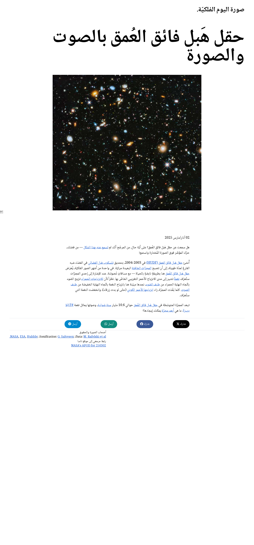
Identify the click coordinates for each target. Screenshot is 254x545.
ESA (22, 336)
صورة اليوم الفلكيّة (221, 10)
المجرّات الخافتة (141, 268)
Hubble (32, 336)
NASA (14, 336)
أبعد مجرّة (168, 311)
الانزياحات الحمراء (92, 279)
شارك (182, 324)
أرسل (110, 324)
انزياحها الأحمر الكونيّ (140, 290)
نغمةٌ (176, 279)
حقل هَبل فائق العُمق (177, 273)
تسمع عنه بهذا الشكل (95, 247)
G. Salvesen (66, 336)
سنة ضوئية (104, 305)
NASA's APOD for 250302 (88, 345)
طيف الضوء (153, 284)
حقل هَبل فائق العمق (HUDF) (164, 263)
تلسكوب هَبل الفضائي (100, 263)
